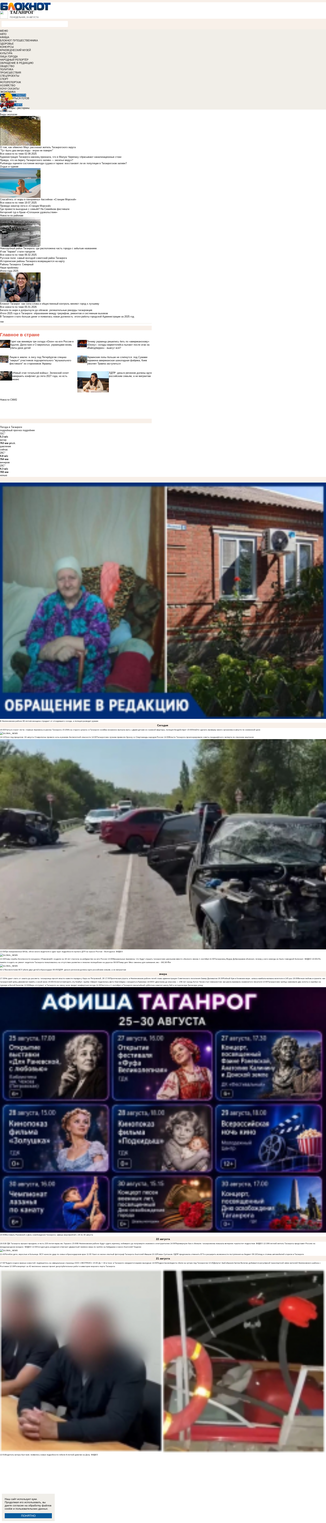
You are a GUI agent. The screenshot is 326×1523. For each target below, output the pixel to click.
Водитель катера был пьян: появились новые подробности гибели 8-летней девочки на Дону (47, 1455)
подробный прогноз (11, 430)
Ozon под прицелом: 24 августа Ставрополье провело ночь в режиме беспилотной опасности (48, 737)
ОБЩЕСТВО (7, 66)
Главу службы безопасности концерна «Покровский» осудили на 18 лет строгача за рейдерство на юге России (56, 959)
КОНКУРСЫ (7, 47)
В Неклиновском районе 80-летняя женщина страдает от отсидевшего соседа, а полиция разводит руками (49, 721)
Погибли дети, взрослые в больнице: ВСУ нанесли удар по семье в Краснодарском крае (46, 1254)
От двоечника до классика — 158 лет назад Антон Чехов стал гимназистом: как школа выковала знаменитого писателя (207, 982)
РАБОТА (21, 95)
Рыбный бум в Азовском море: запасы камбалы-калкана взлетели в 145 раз (257, 978)
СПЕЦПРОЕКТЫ (9, 75)
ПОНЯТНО (28, 1515)
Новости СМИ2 (8, 399)
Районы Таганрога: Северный (16, 264)
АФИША (4, 37)
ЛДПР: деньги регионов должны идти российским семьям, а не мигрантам (92, 970)
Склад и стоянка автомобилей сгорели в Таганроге (280, 1254)
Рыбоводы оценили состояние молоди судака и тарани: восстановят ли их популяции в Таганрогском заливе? (63, 163)
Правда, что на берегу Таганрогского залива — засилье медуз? (36, 160)
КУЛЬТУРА (6, 53)
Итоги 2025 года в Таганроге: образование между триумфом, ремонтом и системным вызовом (54, 313)
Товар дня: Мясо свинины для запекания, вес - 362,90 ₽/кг (144, 962)
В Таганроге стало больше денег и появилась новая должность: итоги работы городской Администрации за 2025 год (67, 316)
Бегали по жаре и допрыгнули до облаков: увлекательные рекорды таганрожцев (46, 310)
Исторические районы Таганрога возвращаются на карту (32, 261)
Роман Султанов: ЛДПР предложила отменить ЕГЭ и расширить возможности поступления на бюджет (204, 1254)
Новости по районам (11, 215)
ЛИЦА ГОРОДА (9, 56)
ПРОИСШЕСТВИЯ (10, 72)
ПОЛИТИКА (6, 69)
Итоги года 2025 (9, 270)
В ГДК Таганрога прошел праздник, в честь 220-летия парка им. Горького (38, 1243)
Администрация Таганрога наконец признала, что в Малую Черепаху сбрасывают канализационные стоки (60, 156)
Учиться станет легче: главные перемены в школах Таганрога (33, 730)
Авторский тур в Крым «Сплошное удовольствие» (28, 212)
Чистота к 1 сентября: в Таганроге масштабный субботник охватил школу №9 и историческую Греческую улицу (152, 985)
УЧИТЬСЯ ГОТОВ (19, 98)
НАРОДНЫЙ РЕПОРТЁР (14, 59)
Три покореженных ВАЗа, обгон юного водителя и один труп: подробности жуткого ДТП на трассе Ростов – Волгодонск (60, 952)
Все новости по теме (12, 153)
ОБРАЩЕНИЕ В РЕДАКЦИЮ (16, 63)
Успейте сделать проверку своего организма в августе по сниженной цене (226, 730)
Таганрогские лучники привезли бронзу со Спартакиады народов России (130, 737)
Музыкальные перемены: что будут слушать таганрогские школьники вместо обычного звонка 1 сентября (161, 959)
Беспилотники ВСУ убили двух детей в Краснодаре (28, 970)
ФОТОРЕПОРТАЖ (10, 82)
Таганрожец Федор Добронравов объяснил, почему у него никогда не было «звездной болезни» (259, 959)
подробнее (29, 430)
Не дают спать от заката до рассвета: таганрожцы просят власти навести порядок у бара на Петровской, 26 (55, 978)
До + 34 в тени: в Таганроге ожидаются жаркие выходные (124, 1263)
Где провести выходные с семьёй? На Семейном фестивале (34, 209)
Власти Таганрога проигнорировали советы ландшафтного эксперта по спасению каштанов (211, 737)
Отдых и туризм (9, 166)
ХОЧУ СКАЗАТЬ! (9, 88)
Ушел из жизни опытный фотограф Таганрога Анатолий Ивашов (121, 1254)
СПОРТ (4, 79)
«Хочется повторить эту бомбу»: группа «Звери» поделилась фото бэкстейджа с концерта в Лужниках (100, 982)
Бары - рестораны (19, 108)
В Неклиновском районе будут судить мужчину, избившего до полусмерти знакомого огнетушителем (123, 1243)
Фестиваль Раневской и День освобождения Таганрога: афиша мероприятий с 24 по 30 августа (49, 1235)
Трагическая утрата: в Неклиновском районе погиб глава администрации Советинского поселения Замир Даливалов (163, 978)
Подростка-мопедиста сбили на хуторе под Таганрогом (182, 1263)
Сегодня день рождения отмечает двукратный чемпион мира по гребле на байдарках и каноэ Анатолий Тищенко (89, 1247)
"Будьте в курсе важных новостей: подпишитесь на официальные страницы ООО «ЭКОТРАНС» (48, 1263)
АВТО (3, 34)
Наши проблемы (9, 267)
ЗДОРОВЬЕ (7, 43)
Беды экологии (8, 114)
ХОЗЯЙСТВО (7, 85)
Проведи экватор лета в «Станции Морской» (25, 205)
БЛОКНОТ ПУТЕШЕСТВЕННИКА (19, 40)
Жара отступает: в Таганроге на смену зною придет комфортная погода (62, 985)
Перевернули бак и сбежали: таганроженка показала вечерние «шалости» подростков (215, 1243)
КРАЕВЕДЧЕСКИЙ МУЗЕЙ (15, 50)
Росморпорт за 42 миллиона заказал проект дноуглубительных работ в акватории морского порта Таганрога (65, 1266)
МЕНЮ (4, 30)
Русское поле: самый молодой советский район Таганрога (33, 258)
